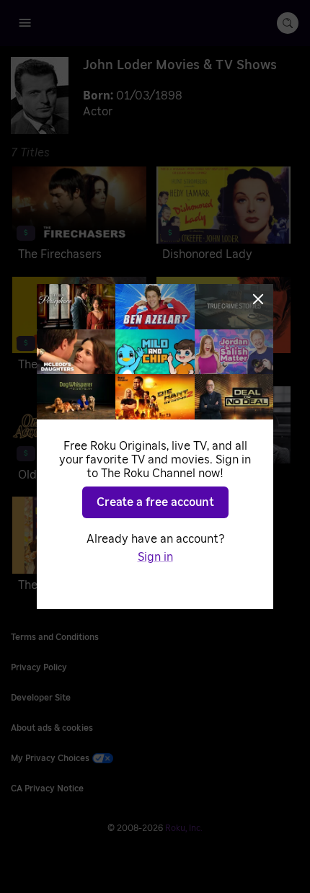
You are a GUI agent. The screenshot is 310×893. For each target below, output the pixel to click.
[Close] (258, 299)
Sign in (155, 557)
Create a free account (155, 502)
